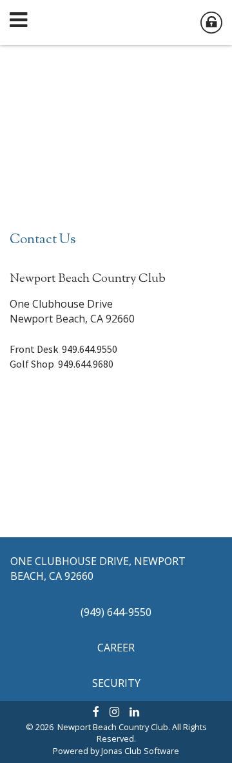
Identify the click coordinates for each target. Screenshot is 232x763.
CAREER (116, 647)
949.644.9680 (85, 363)
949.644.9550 (89, 348)
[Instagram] (114, 711)
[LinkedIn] (134, 711)
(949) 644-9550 (116, 612)
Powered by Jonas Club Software (116, 751)
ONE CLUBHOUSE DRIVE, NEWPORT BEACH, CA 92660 (98, 568)
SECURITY (116, 683)
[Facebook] (96, 711)
